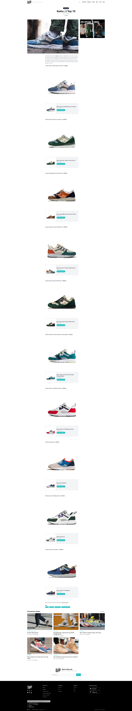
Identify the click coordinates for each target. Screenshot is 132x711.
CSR (74, 691)
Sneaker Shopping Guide (47, 693)
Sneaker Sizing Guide (31, 631)
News (97, 2)
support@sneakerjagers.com (33, 703)
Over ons (59, 687)
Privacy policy (103, 709)
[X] (31, 690)
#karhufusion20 (57, 607)
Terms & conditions (97, 709)
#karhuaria (51, 607)
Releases (89, 2)
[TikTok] (29, 692)
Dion (83, 634)
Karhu (57, 55)
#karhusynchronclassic (66, 607)
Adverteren (60, 691)
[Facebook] (29, 690)
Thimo (30, 634)
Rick (56, 635)
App (100, 2)
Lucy (56, 658)
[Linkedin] (31, 692)
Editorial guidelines (65, 602)
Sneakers (84, 2)
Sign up (78, 674)
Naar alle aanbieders (60, 110)
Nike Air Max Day (45, 691)
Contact (75, 687)
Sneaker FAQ (45, 696)
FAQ (74, 689)
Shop (104, 2)
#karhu (47, 607)
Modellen (44, 689)
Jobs (59, 689)
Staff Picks (55, 631)
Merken (44, 687)
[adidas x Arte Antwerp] (92, 28)
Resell (93, 2)
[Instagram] (27, 690)
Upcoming (66, 8)
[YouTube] (27, 692)
